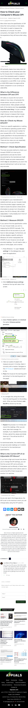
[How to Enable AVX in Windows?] (20, 616)
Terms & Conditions (20, 682)
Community (14, 680)
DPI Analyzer (9, 369)
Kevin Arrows (3, 18)
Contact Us (14, 687)
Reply (9, 575)
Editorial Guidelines (7, 685)
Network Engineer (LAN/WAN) (9, 529)
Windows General (19, 8)
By (1, 18)
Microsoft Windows (10, 8)
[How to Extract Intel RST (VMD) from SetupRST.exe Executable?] (6, 634)
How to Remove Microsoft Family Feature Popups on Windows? (6, 659)
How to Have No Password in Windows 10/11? (20, 641)
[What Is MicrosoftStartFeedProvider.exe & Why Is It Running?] (20, 652)
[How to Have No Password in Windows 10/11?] (20, 634)
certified (6, 20)
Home (2, 8)
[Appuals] (14, 3)
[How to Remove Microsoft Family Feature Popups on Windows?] (6, 652)
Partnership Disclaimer (20, 685)
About (7, 680)
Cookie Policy (10, 682)
